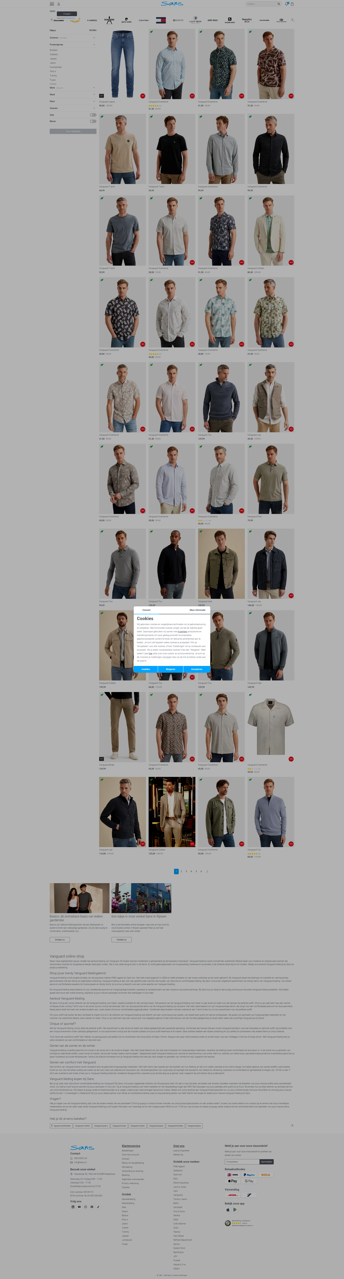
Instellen (146, 669)
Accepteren (196, 669)
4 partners (182, 631)
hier (150, 653)
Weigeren (170, 669)
